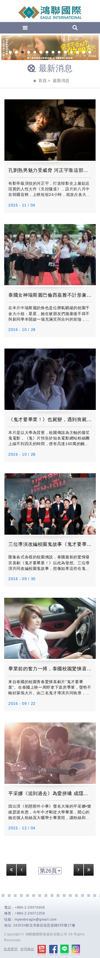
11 (71, 53)
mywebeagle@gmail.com (36, 919)
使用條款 (27, 949)
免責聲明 (11, 949)
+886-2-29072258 (30, 913)
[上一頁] (21, 870)
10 (65, 53)
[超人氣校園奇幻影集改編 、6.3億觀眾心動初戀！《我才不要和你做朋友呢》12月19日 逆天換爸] (50, 47)
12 (77, 53)
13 (83, 53)
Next (90, 47)
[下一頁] (78, 870)
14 (89, 53)
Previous (9, 47)
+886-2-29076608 (30, 907)
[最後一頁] (89, 870)
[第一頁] (11, 870)
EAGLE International (50, 13)
